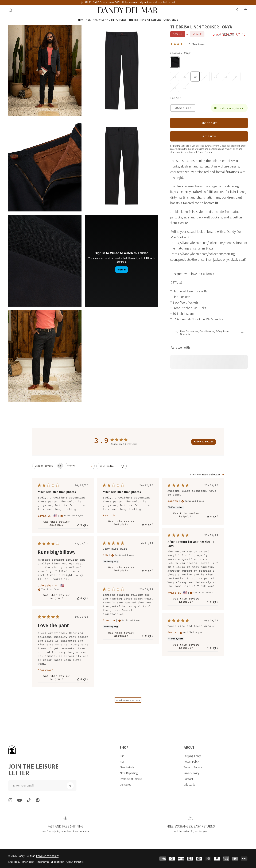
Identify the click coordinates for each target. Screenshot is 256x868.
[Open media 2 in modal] (121, 70)
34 (236, 76)
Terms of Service (193, 767)
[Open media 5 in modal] (45, 261)
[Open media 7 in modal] (45, 356)
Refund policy (14, 861)
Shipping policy (57, 861)
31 (205, 76)
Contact (188, 779)
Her (122, 761)
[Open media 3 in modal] (45, 166)
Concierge (125, 784)
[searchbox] (44, 466)
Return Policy (191, 761)
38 (184, 87)
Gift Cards (189, 784)
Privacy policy (28, 861)
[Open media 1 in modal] (45, 70)
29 (184, 76)
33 (225, 76)
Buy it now (209, 136)
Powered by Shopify (47, 856)
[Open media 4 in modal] (121, 166)
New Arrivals (127, 767)
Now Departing (129, 773)
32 (215, 76)
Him (122, 756)
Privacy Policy (191, 773)
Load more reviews (128, 700)
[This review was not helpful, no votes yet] (84, 525)
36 (174, 87)
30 (195, 76)
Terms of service (42, 861)
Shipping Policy (192, 756)
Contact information (75, 861)
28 (174, 76)
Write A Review (203, 441)
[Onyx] (174, 62)
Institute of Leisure (131, 779)
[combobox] (80, 466)
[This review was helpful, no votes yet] (78, 525)
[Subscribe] (70, 785)
